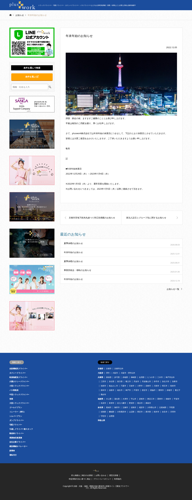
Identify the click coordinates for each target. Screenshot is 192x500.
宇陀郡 (172, 407)
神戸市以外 (170, 377)
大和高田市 (121, 411)
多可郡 (117, 377)
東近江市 (150, 399)
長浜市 (140, 403)
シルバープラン (15, 416)
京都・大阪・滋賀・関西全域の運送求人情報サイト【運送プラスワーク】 (101, 487)
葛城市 (108, 407)
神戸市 (128, 390)
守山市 (133, 399)
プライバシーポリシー (102, 479)
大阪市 (115, 373)
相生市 (120, 390)
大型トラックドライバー (19, 403)
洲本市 (103, 390)
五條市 (125, 407)
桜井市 (156, 411)
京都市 (108, 368)
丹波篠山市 (146, 381)
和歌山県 (101, 420)
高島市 (148, 403)
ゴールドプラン (15, 407)
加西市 (103, 385)
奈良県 (100, 407)
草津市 (111, 403)
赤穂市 (169, 390)
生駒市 (133, 407)
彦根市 (141, 399)
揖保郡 (108, 377)
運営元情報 (113, 475)
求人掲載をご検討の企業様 (82, 475)
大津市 (125, 399)
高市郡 (148, 411)
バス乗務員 (13, 390)
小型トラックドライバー (19, 385)
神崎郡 (133, 377)
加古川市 (165, 381)
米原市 (103, 403)
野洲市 (131, 403)
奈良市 (164, 411)
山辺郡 (131, 411)
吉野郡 (111, 416)
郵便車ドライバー (16, 433)
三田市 (103, 381)
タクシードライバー (17, 373)
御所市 (117, 407)
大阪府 (100, 373)
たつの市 (150, 377)
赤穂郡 (125, 377)
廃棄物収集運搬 (15, 437)
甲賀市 (176, 399)
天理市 (173, 411)
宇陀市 (103, 416)
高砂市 (103, 394)
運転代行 (13, 455)
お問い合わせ (101, 475)
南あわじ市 (113, 385)
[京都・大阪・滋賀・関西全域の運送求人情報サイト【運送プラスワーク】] (96, 471)
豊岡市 (161, 390)
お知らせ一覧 (173, 289)
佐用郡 (141, 377)
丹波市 (136, 381)
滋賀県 (100, 399)
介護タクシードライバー (19, 381)
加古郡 (111, 381)
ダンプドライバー (16, 420)
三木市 (160, 377)
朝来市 (173, 385)
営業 (11, 399)
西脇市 (153, 390)
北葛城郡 (162, 407)
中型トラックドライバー (19, 394)
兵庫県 (100, 377)
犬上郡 (108, 399)
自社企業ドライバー (17, 442)
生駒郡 (103, 411)
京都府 (100, 368)
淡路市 (111, 390)
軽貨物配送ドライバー (18, 377)
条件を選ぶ (30, 76)
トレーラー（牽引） (17, 411)
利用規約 (117, 479)
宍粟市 (123, 385)
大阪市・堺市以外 (128, 373)
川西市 (156, 385)
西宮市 (144, 390)
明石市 (164, 385)
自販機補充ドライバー (18, 368)
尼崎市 (148, 385)
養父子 (177, 390)
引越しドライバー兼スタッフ (21, 429)
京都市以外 (118, 368)
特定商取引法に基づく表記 (79, 479)
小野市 (140, 385)
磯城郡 (111, 411)
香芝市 (140, 411)
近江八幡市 (121, 403)
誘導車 (12, 450)
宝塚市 (131, 385)
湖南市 (168, 399)
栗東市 (160, 399)
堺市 (108, 373)
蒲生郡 (117, 399)
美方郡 (120, 381)
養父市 (128, 381)
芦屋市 (136, 390)
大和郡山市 (151, 407)
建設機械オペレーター (18, 446)
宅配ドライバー (15, 424)
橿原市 (141, 407)
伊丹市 (156, 381)
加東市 (174, 381)
